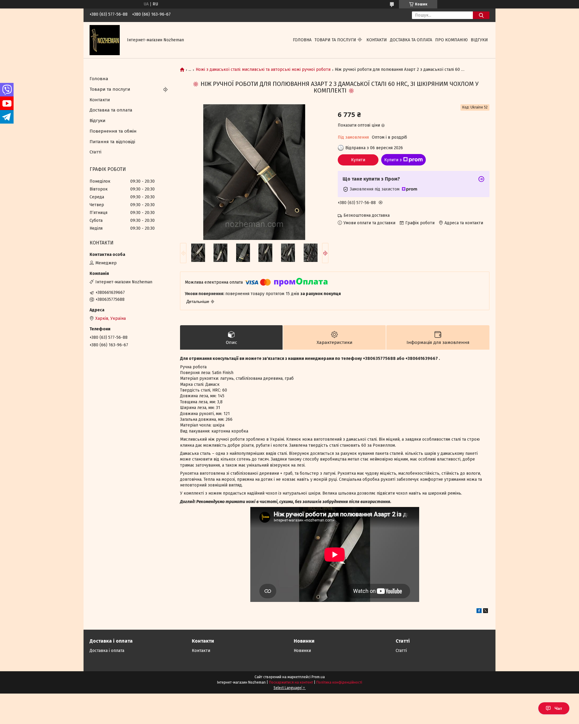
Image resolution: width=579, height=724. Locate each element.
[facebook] (479, 611)
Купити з (393, 159)
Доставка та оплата (411, 39)
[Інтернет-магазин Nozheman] (105, 39)
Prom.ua (318, 677)
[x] (485, 611)
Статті (95, 152)
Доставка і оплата (107, 650)
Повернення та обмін (113, 131)
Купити (358, 159)
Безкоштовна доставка (366, 215)
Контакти (376, 39)
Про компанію (451, 39)
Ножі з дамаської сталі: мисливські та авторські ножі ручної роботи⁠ (263, 70)
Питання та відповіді (112, 141)
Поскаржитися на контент (291, 682)
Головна (302, 39)
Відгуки (479, 39)
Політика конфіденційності (339, 682)
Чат (558, 708)
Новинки (302, 650)
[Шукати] (481, 15)
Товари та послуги (335, 39)
